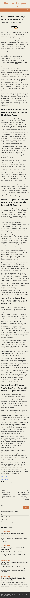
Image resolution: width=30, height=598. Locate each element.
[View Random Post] (24, 10)
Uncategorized (11, 482)
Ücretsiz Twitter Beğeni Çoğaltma (9, 522)
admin (19, 22)
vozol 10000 (4, 476)
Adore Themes (10, 596)
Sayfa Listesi (4, 519)
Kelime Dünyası (15, 3)
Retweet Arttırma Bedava (7, 516)
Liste (2, 514)
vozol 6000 (4, 479)
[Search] (28, 10)
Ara (2, 505)
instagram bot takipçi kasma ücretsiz (9, 511)
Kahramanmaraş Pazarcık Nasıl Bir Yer (12, 534)
